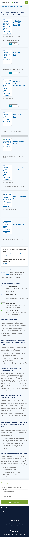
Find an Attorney (6, 508)
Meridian (5, 263)
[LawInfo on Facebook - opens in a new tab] (8, 524)
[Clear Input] (26, 491)
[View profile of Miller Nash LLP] (7, 226)
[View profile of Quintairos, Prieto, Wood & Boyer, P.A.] (7, 26)
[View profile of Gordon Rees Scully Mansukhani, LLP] (7, 87)
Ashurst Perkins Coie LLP (18, 169)
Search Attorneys (14, 502)
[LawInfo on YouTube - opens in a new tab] (16, 524)
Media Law (6, 256)
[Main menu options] (6, 2)
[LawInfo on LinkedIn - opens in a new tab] (21, 524)
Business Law (6, 254)
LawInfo (3, 512)
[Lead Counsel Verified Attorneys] (5, 273)
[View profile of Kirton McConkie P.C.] (7, 118)
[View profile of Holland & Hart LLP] (7, 56)
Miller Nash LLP (18, 224)
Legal (2, 516)
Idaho (21, 6)
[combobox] (14, 491)
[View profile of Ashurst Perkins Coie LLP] (7, 172)
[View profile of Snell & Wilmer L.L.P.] (7, 144)
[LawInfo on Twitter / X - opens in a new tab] (12, 524)
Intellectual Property (15, 254)
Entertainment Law (14, 6)
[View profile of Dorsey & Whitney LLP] (7, 200)
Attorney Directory (5, 6)
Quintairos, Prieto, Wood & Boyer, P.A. (18, 23)
